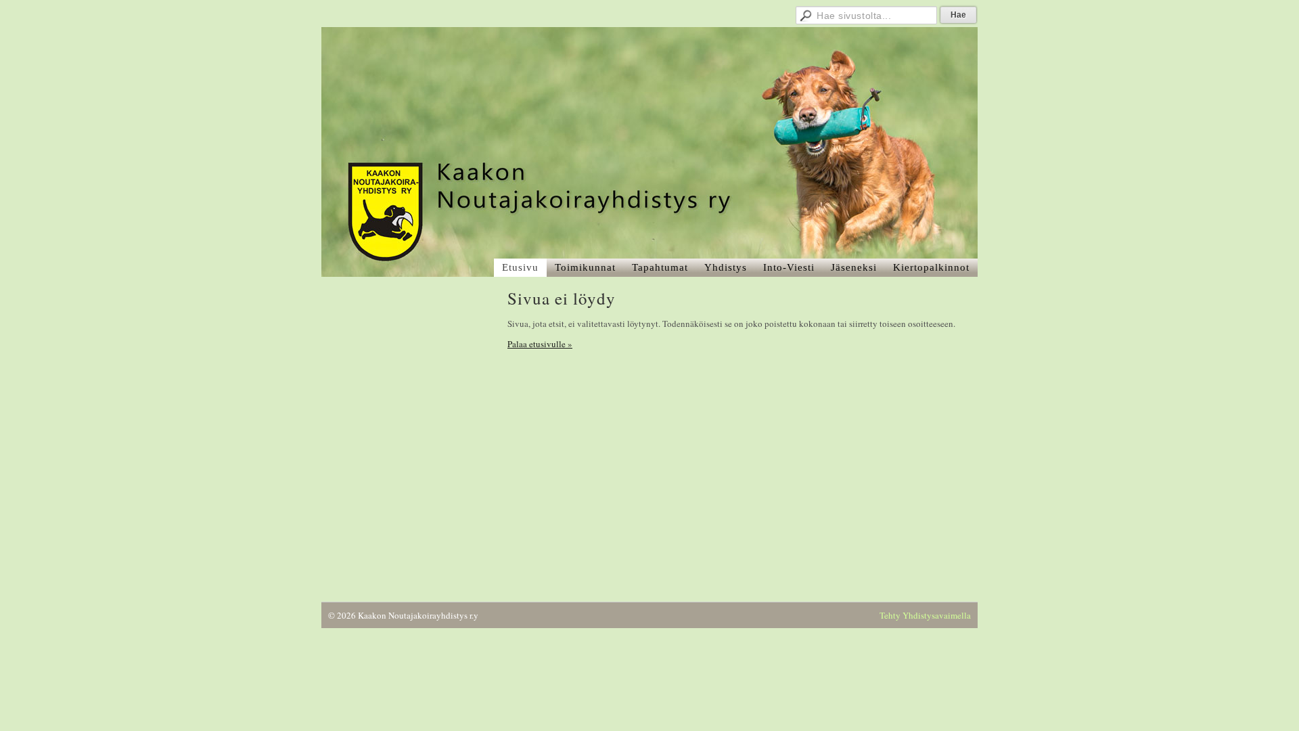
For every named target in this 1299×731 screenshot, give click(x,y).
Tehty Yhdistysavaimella (925, 615)
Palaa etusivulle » (539, 344)
